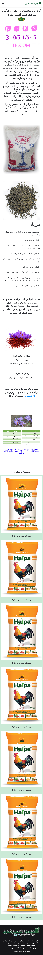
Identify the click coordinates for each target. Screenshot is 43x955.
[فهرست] (3, 4)
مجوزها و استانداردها (19, 940)
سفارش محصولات (18, 943)
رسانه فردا (15, 951)
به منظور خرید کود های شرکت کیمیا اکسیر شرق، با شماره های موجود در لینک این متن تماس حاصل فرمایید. (21, 451)
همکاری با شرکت (20, 945)
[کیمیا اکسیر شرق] (33, 3)
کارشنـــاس (29, 395)
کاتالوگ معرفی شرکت (33, 940)
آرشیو (9, 943)
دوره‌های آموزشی (29, 943)
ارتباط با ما (11, 945)
